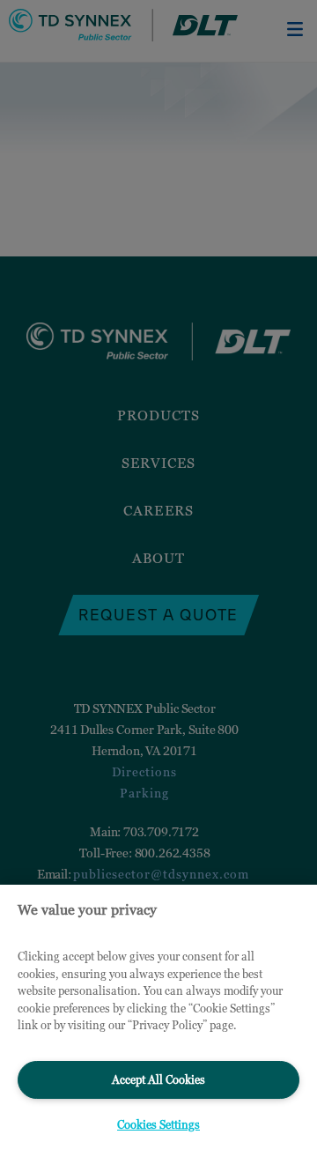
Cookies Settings (158, 1124)
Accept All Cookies (158, 1079)
